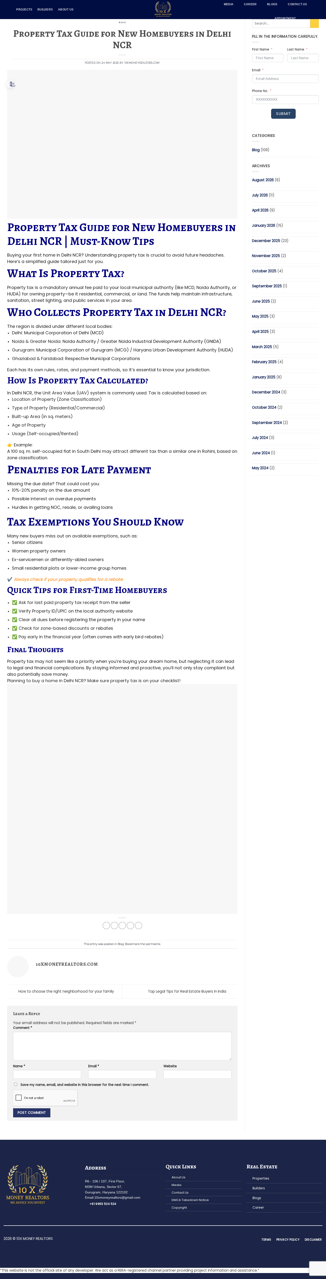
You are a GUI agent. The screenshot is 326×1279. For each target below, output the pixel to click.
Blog (122, 22)
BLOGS (272, 4)
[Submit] (314, 23)
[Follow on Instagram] (157, 1239)
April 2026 (260, 210)
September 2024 (267, 422)
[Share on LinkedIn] (138, 925)
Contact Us (297, 4)
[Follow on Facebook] (152, 1239)
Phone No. (260, 91)
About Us (66, 9)
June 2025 (261, 301)
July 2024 (260, 437)
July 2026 (260, 195)
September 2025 (267, 286)
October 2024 (264, 407)
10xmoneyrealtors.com (142, 62)
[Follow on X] (163, 1239)
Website (170, 1066)
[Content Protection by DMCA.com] (122, 799)
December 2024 (266, 392)
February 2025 (264, 361)
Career (250, 4)
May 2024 (260, 467)
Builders (45, 9)
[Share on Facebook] (106, 925)
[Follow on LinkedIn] (168, 1239)
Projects (24, 9)
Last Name (295, 49)
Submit (283, 113)
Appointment (285, 18)
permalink (153, 944)
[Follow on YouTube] (174, 1239)
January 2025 (263, 377)
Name (19, 1066)
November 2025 (266, 255)
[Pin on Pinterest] (130, 925)
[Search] (308, 18)
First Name (260, 49)
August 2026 (263, 179)
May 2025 (260, 316)
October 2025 (264, 270)
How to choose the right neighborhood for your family (65, 991)
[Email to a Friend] (122, 925)
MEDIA (228, 4)
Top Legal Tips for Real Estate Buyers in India (187, 991)
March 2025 (262, 346)
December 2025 (266, 240)
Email (93, 1066)
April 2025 (260, 331)
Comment (22, 1028)
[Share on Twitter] (114, 925)
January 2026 (263, 225)
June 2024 (261, 452)
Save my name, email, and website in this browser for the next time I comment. (85, 1085)
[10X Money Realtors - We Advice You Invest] (163, 9)
